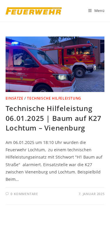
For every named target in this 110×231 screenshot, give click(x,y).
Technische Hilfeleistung (54, 98)
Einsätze (14, 98)
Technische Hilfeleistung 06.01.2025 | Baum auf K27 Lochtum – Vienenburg (53, 118)
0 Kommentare (24, 194)
